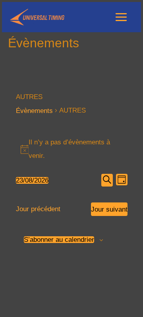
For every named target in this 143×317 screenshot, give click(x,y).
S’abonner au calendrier (59, 239)
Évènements (34, 111)
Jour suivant (109, 209)
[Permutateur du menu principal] (121, 17)
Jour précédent (38, 209)
